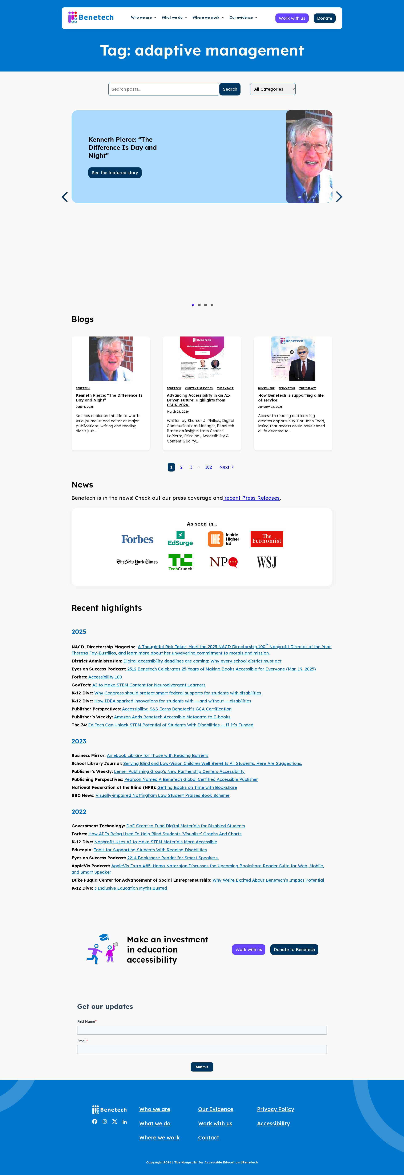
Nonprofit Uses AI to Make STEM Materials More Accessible (155, 841)
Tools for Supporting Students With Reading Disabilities (150, 849)
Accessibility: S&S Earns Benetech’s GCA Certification (176, 708)
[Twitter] (114, 1122)
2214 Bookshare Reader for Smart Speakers (173, 857)
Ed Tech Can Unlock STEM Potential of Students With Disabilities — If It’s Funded (170, 724)
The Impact (225, 388)
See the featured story (115, 172)
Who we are (141, 17)
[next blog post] (339, 196)
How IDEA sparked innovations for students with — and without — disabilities (172, 700)
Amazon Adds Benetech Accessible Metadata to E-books (172, 716)
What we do (172, 17)
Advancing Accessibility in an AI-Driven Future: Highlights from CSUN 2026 (199, 400)
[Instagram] (105, 1122)
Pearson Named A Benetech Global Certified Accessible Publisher (191, 779)
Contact (208, 1137)
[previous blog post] (64, 197)
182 (208, 467)
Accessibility (273, 1123)
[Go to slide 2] (199, 305)
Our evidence (241, 17)
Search (230, 89)
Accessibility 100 (105, 677)
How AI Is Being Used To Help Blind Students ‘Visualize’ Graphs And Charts (165, 833)
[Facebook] (94, 1122)
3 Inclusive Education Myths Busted (130, 888)
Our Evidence (215, 1109)
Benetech (83, 388)
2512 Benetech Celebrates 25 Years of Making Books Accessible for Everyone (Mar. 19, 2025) (221, 669)
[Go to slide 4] (212, 305)
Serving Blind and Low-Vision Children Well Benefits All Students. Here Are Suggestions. (212, 763)
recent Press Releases (251, 498)
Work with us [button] (292, 18)
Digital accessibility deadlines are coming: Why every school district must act (202, 661)
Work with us (215, 1123)
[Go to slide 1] (193, 305)
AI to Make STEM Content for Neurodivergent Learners (149, 685)
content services (199, 388)
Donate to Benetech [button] (294, 949)
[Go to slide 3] (205, 305)
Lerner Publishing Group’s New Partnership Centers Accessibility (179, 771)
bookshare (266, 388)
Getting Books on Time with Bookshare (197, 787)
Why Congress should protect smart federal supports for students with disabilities (177, 692)
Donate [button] (324, 18)
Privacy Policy (275, 1109)
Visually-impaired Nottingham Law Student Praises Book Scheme (163, 795)
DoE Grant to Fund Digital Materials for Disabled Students (185, 825)
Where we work (206, 17)
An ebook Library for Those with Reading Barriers (157, 755)
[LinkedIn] (124, 1122)
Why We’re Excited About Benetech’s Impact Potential (268, 880)
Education (287, 388)
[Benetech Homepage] (109, 1110)
